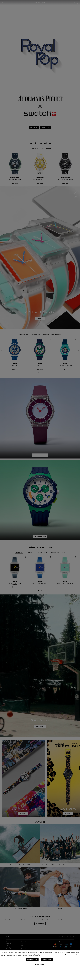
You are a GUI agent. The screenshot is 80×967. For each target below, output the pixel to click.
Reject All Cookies (32, 959)
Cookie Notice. (36, 955)
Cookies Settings (39, 964)
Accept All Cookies (47, 959)
